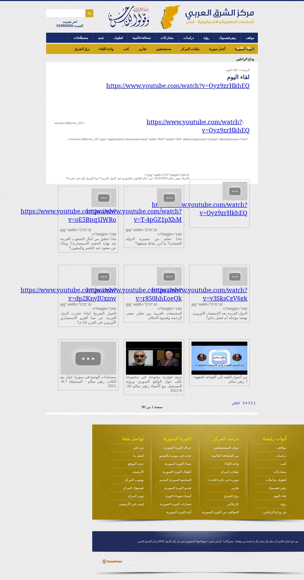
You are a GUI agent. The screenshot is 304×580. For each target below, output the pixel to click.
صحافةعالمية (142, 37)
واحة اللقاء (106, 49)
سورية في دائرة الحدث (223, 480)
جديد (101, 37)
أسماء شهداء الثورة (178, 496)
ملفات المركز (190, 49)
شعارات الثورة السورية (175, 504)
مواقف (281, 447)
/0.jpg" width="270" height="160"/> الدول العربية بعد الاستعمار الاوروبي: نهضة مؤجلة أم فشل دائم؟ (218, 303)
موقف (250, 37)
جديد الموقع (136, 463)
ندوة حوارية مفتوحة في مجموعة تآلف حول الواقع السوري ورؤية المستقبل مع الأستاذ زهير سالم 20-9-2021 (154, 383)
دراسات (188, 37)
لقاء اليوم (280, 496)
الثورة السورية (244, 49)
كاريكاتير (233, 504)
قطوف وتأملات (276, 480)
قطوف (118, 37)
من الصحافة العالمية (225, 455)
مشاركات (167, 37)
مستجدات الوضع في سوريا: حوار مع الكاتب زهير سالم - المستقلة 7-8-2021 (88, 381)
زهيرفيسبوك (227, 37)
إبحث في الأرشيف (131, 504)
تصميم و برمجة (130, 561)
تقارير (142, 49)
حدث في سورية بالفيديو (175, 455)
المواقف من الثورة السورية (220, 512)
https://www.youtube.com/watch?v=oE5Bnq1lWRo (68, 215)
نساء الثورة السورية (178, 463)
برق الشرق (82, 49)
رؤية (206, 37)
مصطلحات (81, 37)
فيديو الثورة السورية (177, 488)
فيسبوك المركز (133, 488)
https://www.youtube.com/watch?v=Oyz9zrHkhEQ (178, 85)
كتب (126, 49)
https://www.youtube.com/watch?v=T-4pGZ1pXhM (134, 215)
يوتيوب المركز (134, 480)
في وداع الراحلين (274, 512)
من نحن (138, 447)
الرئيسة (245, 70)
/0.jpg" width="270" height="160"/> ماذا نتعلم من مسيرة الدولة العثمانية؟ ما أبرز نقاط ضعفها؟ (153, 226)
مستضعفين (163, 49)
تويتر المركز (136, 496)
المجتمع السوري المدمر (175, 480)
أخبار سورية (217, 49)
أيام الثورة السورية (178, 512)
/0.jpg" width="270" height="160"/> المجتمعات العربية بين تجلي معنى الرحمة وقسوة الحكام (153, 303)
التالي (235, 403)
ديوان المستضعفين (226, 447)
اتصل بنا (138, 455)
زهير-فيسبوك (277, 488)
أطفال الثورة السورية (176, 472)
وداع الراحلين (245, 59)
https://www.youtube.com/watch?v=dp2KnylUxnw (68, 294)
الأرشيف (138, 472)
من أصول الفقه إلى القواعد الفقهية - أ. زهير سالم (219, 379)
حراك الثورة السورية (177, 447)
